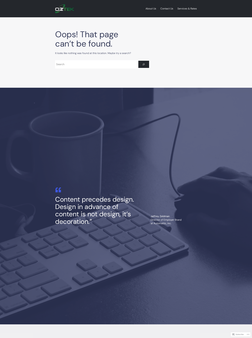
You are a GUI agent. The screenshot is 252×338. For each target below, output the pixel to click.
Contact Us (166, 8)
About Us (151, 8)
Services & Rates (187, 8)
